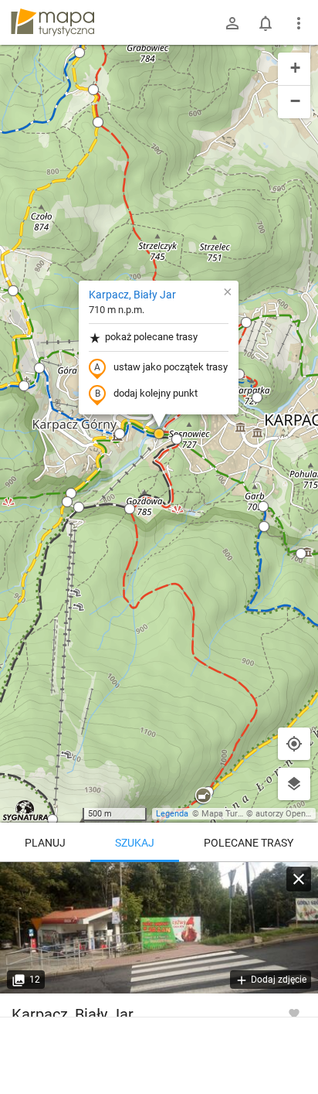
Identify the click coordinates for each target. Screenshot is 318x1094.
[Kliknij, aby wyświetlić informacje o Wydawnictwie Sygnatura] (25, 810)
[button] (98, 122)
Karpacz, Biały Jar (132, 294)
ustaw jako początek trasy (170, 367)
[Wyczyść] (298, 879)
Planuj (45, 843)
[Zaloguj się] (232, 23)
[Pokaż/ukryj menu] (298, 23)
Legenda (172, 814)
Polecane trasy (248, 843)
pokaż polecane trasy (151, 337)
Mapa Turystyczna (236, 814)
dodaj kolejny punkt (155, 393)
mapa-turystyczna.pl (52, 22)
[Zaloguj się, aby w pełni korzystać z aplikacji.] (294, 1013)
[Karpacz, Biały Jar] (159, 927)
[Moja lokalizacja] (294, 744)
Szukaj (134, 843)
